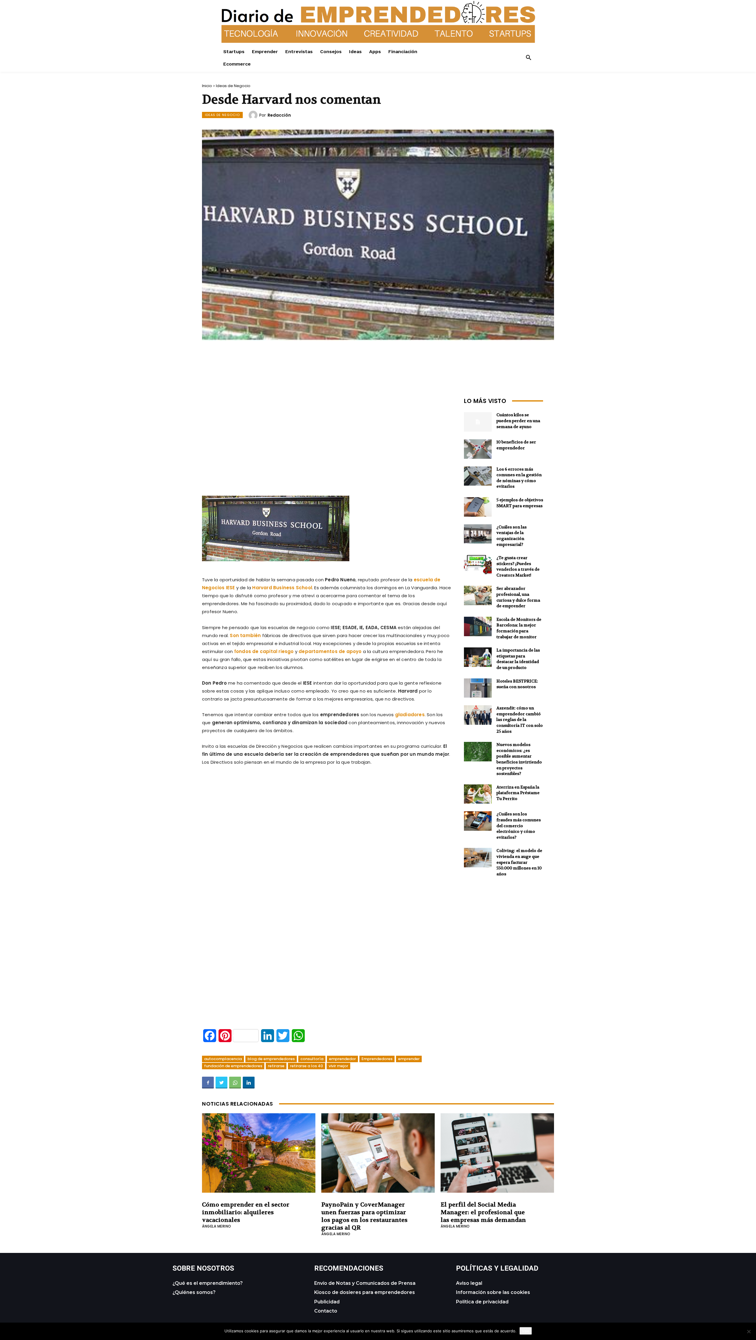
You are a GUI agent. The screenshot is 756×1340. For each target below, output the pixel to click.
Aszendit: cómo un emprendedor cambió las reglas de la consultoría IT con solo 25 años (519, 719)
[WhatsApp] (235, 1082)
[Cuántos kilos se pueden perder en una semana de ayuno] (478, 422)
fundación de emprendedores (233, 1066)
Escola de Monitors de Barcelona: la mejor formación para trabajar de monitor (518, 628)
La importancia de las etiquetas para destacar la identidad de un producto (518, 658)
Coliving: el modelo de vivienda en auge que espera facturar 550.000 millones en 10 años (519, 862)
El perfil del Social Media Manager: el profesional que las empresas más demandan (483, 1212)
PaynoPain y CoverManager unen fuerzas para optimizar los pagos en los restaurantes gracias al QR (364, 1216)
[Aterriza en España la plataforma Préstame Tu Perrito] (478, 794)
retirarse (276, 1066)
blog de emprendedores (271, 1059)
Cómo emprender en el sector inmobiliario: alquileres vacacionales (245, 1212)
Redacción (279, 115)
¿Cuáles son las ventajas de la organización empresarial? (511, 535)
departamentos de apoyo (330, 651)
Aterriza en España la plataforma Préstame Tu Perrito (518, 792)
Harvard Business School (282, 588)
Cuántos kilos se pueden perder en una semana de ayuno (518, 420)
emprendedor (342, 1059)
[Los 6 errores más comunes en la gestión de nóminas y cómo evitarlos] (478, 476)
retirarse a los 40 (306, 1066)
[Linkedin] (249, 1082)
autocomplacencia (223, 1059)
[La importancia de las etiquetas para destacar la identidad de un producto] (478, 657)
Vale (525, 1330)
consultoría (311, 1059)
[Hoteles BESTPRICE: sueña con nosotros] (478, 688)
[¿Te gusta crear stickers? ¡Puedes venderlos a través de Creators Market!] (478, 564)
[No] (749, 1331)
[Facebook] (208, 1082)
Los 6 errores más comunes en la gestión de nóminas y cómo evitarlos (519, 477)
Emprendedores (376, 1059)
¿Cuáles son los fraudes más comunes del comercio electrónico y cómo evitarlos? (518, 825)
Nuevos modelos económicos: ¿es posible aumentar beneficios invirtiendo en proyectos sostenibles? (519, 759)
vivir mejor (338, 1066)
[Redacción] (254, 115)
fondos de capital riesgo (264, 651)
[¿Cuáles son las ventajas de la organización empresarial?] (478, 534)
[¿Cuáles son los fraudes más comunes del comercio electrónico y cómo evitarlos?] (478, 821)
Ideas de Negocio (233, 86)
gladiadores (410, 714)
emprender (409, 1059)
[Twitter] (221, 1082)
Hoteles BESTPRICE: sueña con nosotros (517, 684)
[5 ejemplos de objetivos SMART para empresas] (478, 507)
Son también (245, 635)
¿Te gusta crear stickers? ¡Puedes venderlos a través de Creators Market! (518, 566)
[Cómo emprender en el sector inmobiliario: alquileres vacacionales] (258, 1153)
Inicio (207, 86)
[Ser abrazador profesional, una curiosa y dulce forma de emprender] (478, 595)
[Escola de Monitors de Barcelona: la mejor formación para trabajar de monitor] (478, 626)
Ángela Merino (216, 1226)
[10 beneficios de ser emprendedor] (478, 449)
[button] (529, 58)
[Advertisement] (327, 436)
